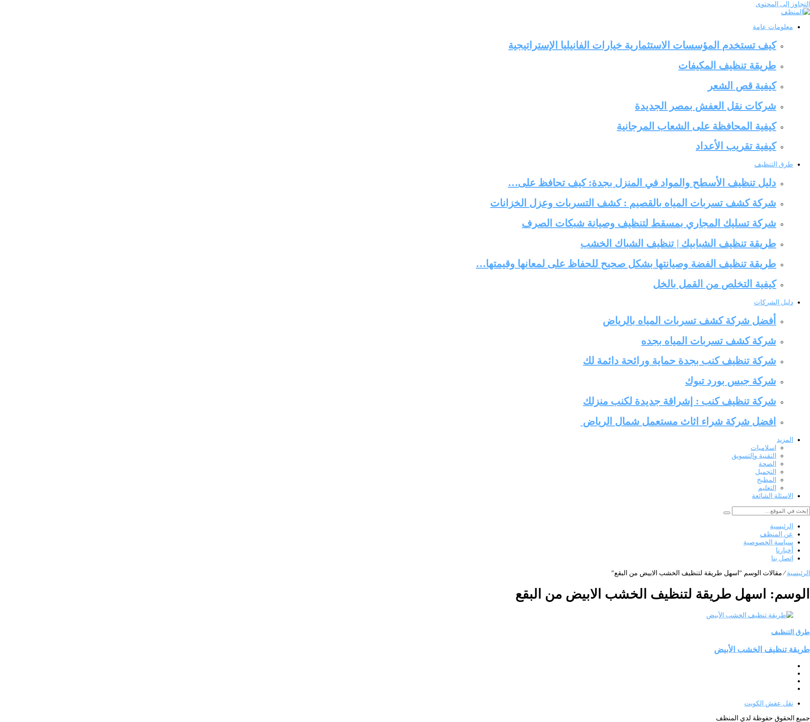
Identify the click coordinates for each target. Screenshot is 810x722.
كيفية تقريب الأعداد (736, 145)
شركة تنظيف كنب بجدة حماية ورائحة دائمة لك (679, 360)
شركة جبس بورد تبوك (730, 380)
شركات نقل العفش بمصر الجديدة (705, 105)
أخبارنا (784, 550)
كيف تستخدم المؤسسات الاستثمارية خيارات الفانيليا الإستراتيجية (642, 45)
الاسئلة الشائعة (772, 495)
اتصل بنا (782, 558)
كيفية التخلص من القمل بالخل (714, 283)
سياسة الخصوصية (768, 542)
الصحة (767, 463)
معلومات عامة (773, 26)
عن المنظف (776, 534)
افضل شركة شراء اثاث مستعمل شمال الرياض (678, 421)
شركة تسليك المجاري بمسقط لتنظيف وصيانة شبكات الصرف (649, 223)
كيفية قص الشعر (742, 85)
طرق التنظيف (773, 164)
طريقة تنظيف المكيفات (727, 65)
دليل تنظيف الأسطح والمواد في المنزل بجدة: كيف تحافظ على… (642, 182)
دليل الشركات (773, 302)
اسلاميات (763, 447)
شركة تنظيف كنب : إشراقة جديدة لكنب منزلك (679, 401)
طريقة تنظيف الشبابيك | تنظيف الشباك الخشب (678, 243)
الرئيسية (781, 526)
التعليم (767, 487)
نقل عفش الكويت (768, 703)
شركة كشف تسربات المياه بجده (708, 340)
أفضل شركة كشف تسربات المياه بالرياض (689, 320)
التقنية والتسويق (754, 455)
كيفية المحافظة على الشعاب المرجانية (696, 126)
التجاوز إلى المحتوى (783, 4)
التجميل (765, 471)
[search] (727, 513)
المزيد (785, 439)
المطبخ (766, 479)
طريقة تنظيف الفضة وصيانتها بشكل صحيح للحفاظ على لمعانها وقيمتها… (626, 263)
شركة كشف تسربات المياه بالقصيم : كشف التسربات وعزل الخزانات (633, 202)
